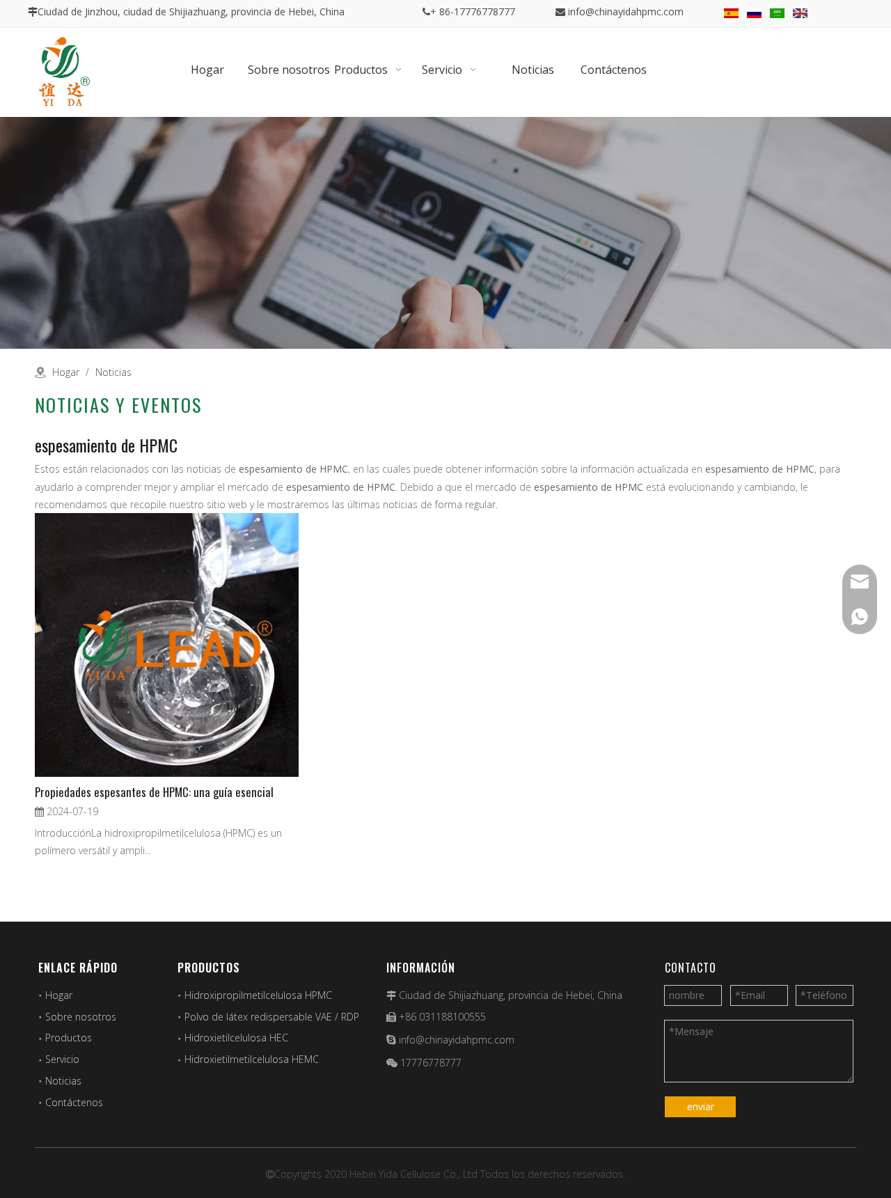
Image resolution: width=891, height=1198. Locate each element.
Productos (68, 1037)
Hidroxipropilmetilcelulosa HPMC (258, 995)
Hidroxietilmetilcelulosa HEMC (251, 1059)
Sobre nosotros (80, 1016)
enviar (700, 1106)
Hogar (58, 995)
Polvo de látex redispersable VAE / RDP (271, 1016)
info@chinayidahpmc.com (626, 11)
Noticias (63, 1080)
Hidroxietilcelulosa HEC (236, 1037)
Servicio (62, 1059)
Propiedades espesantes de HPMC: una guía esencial (154, 792)
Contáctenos (74, 1102)
